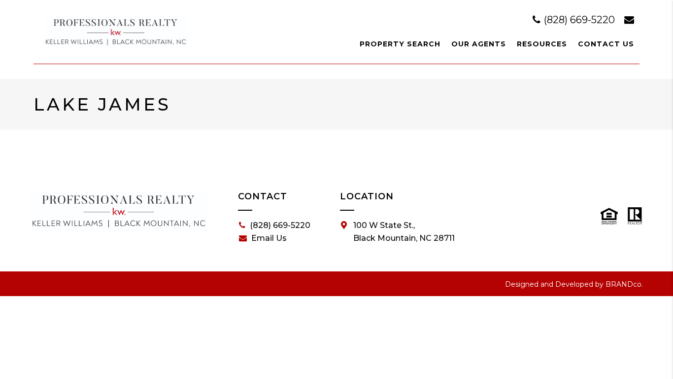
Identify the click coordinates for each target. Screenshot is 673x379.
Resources (542, 43)
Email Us (269, 238)
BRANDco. (624, 284)
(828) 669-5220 (579, 20)
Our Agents (478, 43)
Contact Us (606, 43)
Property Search (400, 43)
